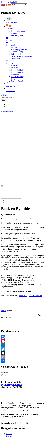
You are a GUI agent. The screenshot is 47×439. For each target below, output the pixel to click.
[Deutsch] (9, 4)
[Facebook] (23, 337)
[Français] (6, 4)
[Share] (23, 361)
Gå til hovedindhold (9, 2)
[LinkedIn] (23, 345)
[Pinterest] (23, 341)
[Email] (23, 357)
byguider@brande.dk (11, 384)
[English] (2, 4)
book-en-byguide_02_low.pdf (30, 296)
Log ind (9, 436)
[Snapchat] (23, 353)
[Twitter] (23, 349)
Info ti (3, 311)
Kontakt (9, 434)
